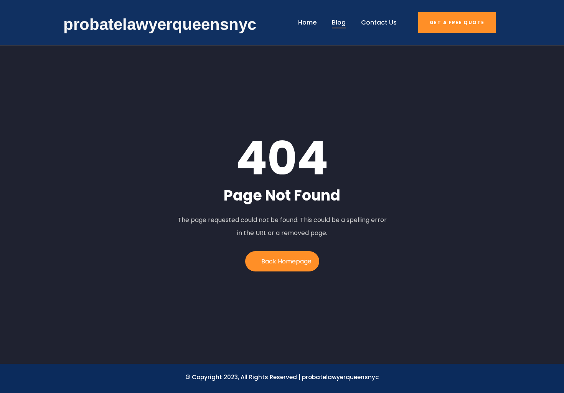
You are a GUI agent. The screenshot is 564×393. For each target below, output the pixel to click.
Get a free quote (457, 22)
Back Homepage (286, 261)
